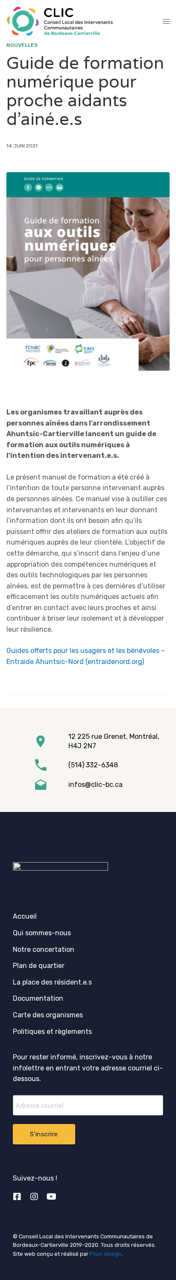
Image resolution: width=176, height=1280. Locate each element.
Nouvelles (22, 45)
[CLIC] (59, 21)
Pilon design (106, 1254)
